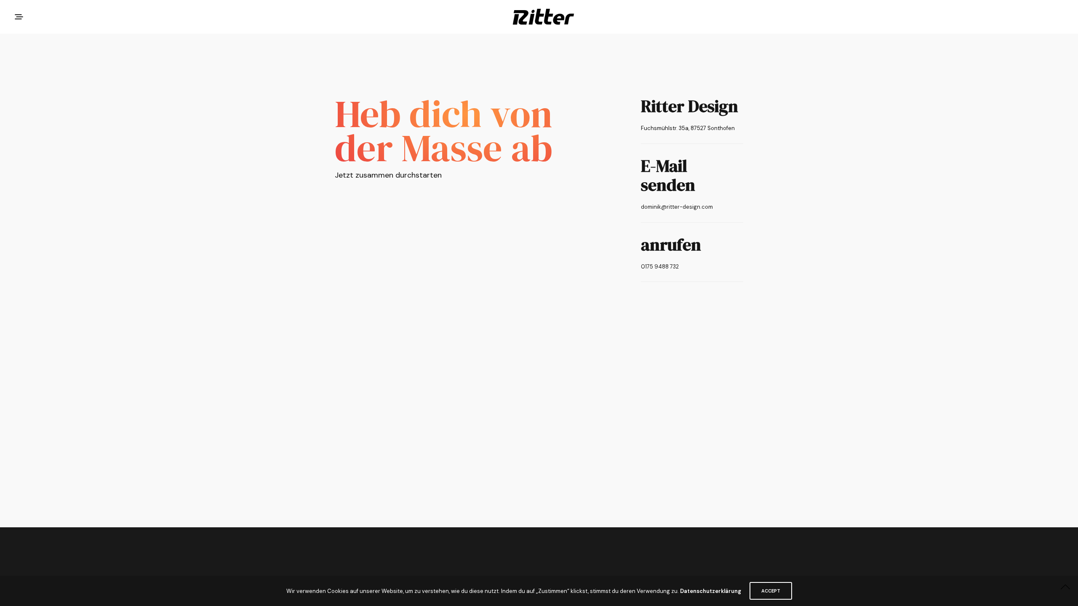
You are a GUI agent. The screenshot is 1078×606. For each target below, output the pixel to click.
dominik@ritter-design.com (677, 206)
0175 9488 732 (660, 266)
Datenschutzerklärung (710, 591)
